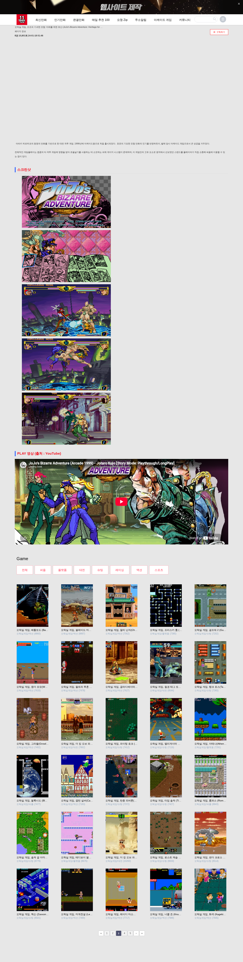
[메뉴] (222, 19)
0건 (16, 35)
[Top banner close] (239, 3)
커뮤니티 (185, 19)
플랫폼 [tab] (62, 570)
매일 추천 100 (101, 19)
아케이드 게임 (163, 19)
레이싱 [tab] (119, 570)
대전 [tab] (82, 570)
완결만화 (78, 19)
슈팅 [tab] (100, 570)
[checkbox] (219, 32)
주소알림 (140, 19)
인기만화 (60, 19)
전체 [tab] (25, 570)
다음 (136, 933)
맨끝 (142, 933)
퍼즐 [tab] (43, 570)
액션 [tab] (139, 570)
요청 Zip (122, 19)
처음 (101, 933)
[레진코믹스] (22, 19)
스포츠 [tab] (159, 570)
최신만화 (41, 19)
